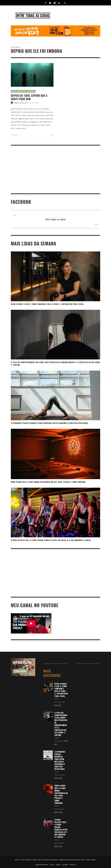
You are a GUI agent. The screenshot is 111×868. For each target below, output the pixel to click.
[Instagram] (50, 2)
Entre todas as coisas (55, 219)
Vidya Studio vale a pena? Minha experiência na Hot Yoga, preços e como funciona (48, 481)
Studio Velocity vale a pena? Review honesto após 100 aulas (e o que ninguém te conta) (51, 540)
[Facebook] (45, 2)
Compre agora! (20, 671)
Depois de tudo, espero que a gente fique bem (29, 97)
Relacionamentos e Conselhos (23, 91)
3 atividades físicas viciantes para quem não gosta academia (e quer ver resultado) (49, 423)
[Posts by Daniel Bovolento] (12, 103)
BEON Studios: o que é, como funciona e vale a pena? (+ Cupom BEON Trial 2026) (47, 304)
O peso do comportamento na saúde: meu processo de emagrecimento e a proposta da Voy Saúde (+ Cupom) (55, 363)
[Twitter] (54, 2)
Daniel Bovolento (21, 103)
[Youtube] (59, 2)
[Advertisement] (55, 169)
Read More (15, 135)
